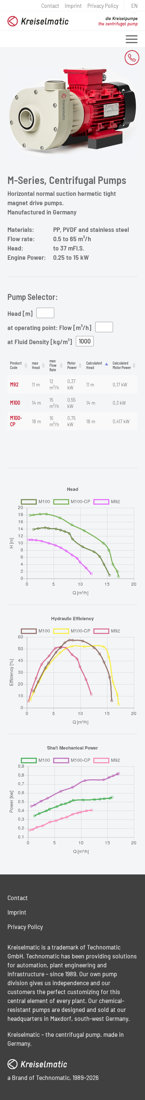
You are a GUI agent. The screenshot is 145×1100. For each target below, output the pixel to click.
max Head (36, 365)
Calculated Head (94, 365)
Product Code (16, 365)
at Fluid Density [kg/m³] (39, 341)
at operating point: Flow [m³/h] (49, 327)
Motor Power (72, 365)
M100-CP (16, 420)
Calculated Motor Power (122, 365)
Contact (50, 5)
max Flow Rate (53, 365)
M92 (14, 384)
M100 (15, 402)
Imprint (73, 5)
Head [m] (20, 313)
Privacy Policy (102, 5)
